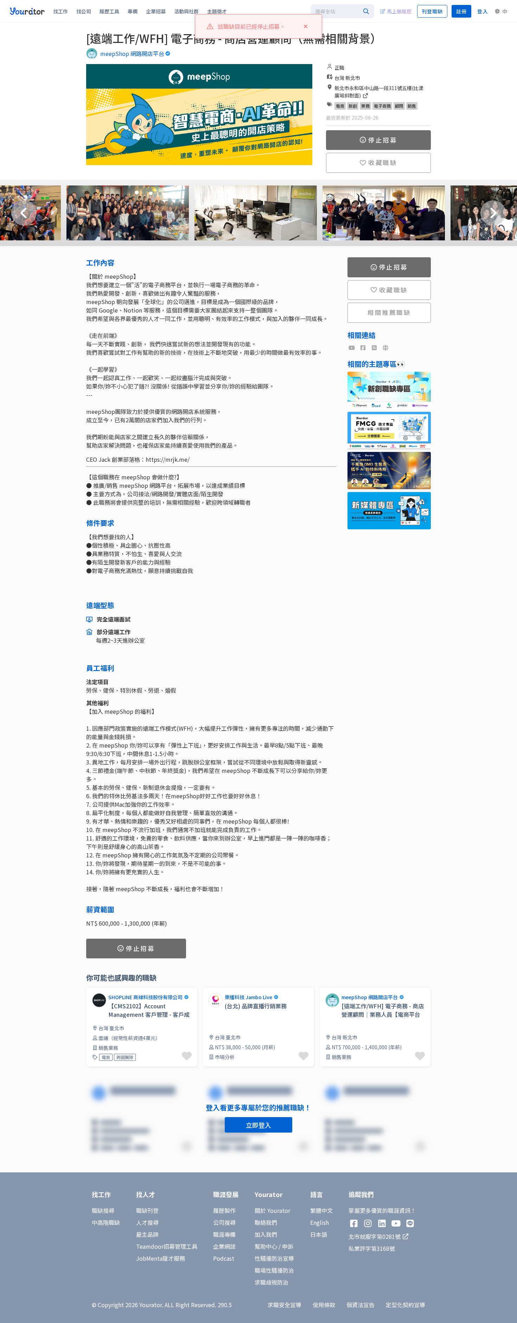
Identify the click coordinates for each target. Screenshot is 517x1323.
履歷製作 (224, 1210)
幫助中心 (266, 1246)
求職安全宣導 (284, 1304)
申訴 (287, 1246)
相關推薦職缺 (389, 312)
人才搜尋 (147, 1222)
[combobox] (342, 11)
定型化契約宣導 (405, 1304)
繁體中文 (321, 1210)
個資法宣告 (360, 1304)
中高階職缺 (106, 1222)
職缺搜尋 (103, 1210)
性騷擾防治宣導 (274, 1258)
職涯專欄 (224, 1234)
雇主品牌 (147, 1234)
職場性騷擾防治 (274, 1270)
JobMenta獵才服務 (160, 1258)
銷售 (412, 106)
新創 (353, 106)
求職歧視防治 (271, 1282)
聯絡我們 (266, 1222)
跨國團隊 (124, 1057)
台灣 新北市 (347, 77)
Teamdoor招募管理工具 (166, 1246)
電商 (340, 106)
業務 (365, 106)
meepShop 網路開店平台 (132, 53)
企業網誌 (224, 1246)
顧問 (399, 106)
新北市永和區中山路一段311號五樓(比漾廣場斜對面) (378, 91)
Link (208, 991)
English (319, 1222)
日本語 (318, 1234)
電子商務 (382, 106)
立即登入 (258, 1124)
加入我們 (266, 1234)
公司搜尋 (224, 1222)
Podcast (223, 1258)
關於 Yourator (272, 1210)
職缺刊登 (147, 1210)
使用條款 (324, 1304)
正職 (339, 67)
